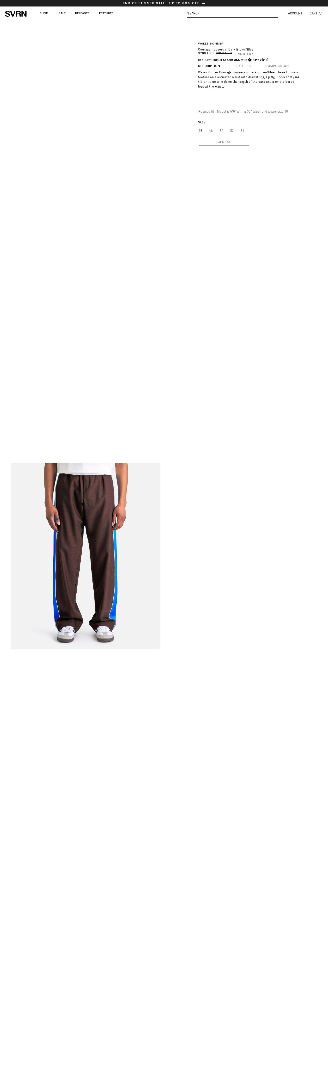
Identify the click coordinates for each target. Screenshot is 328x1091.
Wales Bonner (211, 43)
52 (232, 132)
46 (200, 131)
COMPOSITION (277, 66)
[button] (232, 13)
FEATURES (243, 66)
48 (211, 132)
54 (243, 132)
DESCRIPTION (209, 66)
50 (222, 132)
